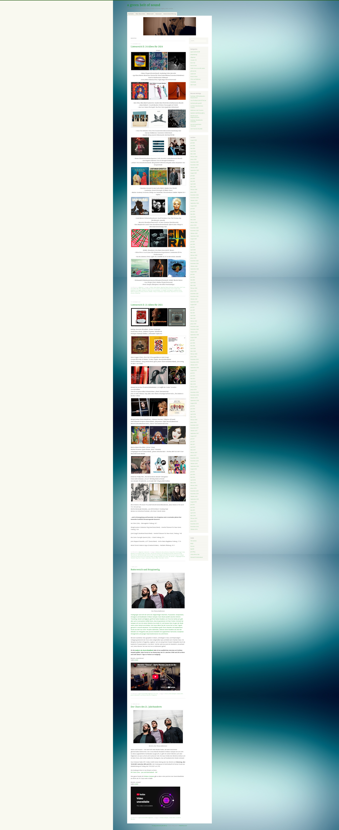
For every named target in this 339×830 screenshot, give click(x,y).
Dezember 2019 (195, 359)
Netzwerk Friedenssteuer (197, 557)
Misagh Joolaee (162, 555)
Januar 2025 (193, 192)
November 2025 (195, 165)
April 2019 (193, 381)
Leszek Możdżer (156, 290)
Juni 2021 (193, 310)
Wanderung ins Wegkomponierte (195, 116)
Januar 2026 (193, 159)
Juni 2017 (193, 441)
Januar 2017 (193, 455)
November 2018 (195, 395)
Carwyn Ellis (172, 552)
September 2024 (195, 203)
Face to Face (194, 65)
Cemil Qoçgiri (178, 552)
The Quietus (194, 541)
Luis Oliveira (143, 695)
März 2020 (193, 351)
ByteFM (192, 549)
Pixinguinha (154, 695)
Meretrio (146, 291)
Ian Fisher (147, 553)
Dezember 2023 (195, 228)
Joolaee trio (145, 290)
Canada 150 (194, 60)
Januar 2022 (193, 291)
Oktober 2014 (194, 529)
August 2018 (194, 403)
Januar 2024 (193, 225)
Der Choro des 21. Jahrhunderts (146, 707)
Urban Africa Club (195, 554)
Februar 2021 (194, 321)
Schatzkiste (193, 82)
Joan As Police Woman (156, 553)
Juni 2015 (193, 507)
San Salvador (172, 556)
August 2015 (194, 502)
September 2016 (195, 466)
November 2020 (195, 329)
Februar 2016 (194, 485)
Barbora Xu (158, 552)
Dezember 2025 (195, 162)
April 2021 (193, 315)
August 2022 (194, 271)
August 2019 (194, 370)
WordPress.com (183, 825)
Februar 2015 (194, 518)
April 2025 (193, 184)
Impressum (158, 14)
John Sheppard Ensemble (167, 553)
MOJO (192, 543)
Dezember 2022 (195, 260)
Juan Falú (150, 290)
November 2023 (195, 230)
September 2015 (195, 499)
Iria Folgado (139, 290)
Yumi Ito (167, 558)
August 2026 (194, 140)
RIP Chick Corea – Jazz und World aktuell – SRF (144, 772)
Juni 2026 (193, 145)
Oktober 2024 (194, 200)
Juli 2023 (193, 241)
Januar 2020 (193, 356)
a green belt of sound (143, 5)
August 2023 (194, 239)
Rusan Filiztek (167, 291)
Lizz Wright (163, 290)
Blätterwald (150, 14)
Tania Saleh (161, 558)
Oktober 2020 (194, 332)
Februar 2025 (194, 189)
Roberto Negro (149, 556)
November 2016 (195, 461)
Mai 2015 (193, 510)
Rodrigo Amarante (158, 556)
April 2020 (193, 348)
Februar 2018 (194, 419)
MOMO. (151, 291)
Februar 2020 (194, 354)
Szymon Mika (155, 558)
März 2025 (193, 186)
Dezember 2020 (195, 326)
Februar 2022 (194, 288)
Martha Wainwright (142, 555)
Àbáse (151, 287)
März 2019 (193, 384)
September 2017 (195, 433)
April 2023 (193, 250)
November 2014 (195, 526)
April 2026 (193, 151)
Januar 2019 (193, 389)
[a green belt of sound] (169, 26)
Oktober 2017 (194, 430)
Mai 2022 (193, 280)
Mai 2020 (193, 345)
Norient (192, 546)
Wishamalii (137, 293)
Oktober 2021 (194, 299)
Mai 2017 (193, 444)
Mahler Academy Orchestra (137, 291)
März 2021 (193, 318)
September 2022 (195, 269)
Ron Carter (165, 556)
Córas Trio (153, 288)
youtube (136, 660)
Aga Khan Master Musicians (167, 287)
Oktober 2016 (194, 463)
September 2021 (195, 302)
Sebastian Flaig (134, 558)
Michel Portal (155, 555)
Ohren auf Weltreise (195, 79)
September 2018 (195, 400)
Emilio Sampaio (172, 693)
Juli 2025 (193, 176)
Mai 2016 (193, 477)
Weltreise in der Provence (197, 110)
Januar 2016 (193, 488)
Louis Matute (170, 290)
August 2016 (194, 469)
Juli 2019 (193, 373)
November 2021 (195, 296)
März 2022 (193, 285)
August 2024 (194, 206)
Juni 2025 (193, 178)
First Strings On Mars (140, 553)
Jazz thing (193, 552)
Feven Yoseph (174, 288)
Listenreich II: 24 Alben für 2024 (147, 46)
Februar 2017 (194, 452)
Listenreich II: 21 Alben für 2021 (147, 305)
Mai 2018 (193, 411)
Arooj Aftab (133, 288)
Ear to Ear (156, 693)
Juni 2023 (193, 244)
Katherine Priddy (178, 553)
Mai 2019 (193, 378)
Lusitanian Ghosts (177, 290)
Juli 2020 (193, 340)
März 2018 (193, 417)
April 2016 (193, 480)
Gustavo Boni (180, 693)
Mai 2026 (193, 148)
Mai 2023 (193, 247)
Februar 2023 (194, 255)
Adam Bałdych (157, 287)
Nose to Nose (194, 76)
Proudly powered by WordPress (159, 825)
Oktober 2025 (194, 167)
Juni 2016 (193, 474)
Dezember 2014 (195, 524)
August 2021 (194, 304)
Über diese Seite (140, 14)
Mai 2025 (193, 181)
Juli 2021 (193, 307)
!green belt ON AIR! (143, 693)
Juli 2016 (193, 472)
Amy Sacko (176, 287)
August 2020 (194, 337)
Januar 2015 (193, 521)
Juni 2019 (193, 376)
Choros (166, 693)
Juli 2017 (193, 439)
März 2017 (193, 450)
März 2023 (193, 252)
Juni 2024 (193, 211)
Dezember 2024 (195, 195)
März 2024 (193, 219)
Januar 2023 (193, 258)
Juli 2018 (193, 406)
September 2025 (195, 170)
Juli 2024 (193, 208)
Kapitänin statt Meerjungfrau (198, 113)
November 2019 (195, 362)
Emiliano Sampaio (149, 776)
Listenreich (146, 552)
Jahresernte (193, 71)
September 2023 (195, 236)
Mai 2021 (193, 313)
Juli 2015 (193, 504)
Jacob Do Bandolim (135, 695)
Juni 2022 (193, 277)
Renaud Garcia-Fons (141, 556)
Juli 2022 (193, 274)
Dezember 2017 (195, 425)
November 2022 (195, 263)
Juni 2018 (193, 408)
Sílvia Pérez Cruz (175, 291)
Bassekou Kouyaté (146, 288)
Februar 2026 (194, 156)
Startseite (131, 14)
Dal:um (158, 288)
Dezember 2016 (195, 458)
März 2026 (193, 154)
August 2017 (194, 436)
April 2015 (193, 513)
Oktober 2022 (194, 266)
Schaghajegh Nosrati (180, 556)
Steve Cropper (141, 558)
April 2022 (193, 282)
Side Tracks (193, 84)
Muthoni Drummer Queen (172, 555)
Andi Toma (182, 287)
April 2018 (193, 414)
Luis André (178, 817)
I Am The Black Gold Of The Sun (198, 100)
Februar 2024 (194, 222)
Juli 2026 (193, 143)
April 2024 (193, 217)
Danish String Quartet (165, 288)
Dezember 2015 (195, 491)
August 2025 (194, 173)
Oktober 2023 (194, 233)
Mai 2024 (193, 214)
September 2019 (195, 367)
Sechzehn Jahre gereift (196, 103)
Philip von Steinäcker (158, 291)
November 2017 (195, 428)
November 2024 (195, 197)
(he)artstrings (194, 54)
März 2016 (193, 482)
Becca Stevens (165, 552)
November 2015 (195, 493)
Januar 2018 (193, 422)
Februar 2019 (194, 387)
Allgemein (141, 287)
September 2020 (195, 334)
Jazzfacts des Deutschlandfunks (144, 650)
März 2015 (193, 515)
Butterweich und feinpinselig (145, 569)
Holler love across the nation (198, 68)
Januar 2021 (193, 324)
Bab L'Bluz (139, 288)
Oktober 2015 (194, 496)
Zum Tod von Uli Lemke (196, 129)
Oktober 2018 (194, 398)
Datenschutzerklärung (169, 14)
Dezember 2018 (195, 392)
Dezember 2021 (195, 293)
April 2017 (193, 447)
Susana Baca (148, 558)
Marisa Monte (134, 555)
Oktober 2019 (194, 365)
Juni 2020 (193, 343)
